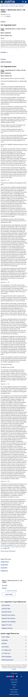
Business (4, 643)
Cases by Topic (6, 608)
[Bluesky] (17, 676)
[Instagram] (13, 676)
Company (14, 684)
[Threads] (15, 676)
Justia (2, 4)
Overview (3, 14)
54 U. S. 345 (3, 547)
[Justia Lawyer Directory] (21, 676)
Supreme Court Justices (8, 618)
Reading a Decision (7, 628)
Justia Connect (14, 679)
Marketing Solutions (7, 660)
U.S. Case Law (12, 4)
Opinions (8, 14)
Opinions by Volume (5, 6)
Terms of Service (14, 689)
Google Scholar (5, 562)
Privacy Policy (14, 692)
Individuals (5, 640)
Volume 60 (12, 6)
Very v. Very (16, 545)
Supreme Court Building (8, 621)
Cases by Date (6, 605)
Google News (4, 570)
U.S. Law (6, 4)
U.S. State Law (6, 653)
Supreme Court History (8, 615)
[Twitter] (19, 676)
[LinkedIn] (7, 676)
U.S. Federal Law (6, 650)
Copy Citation (9, 594)
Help (14, 687)
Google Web (4, 568)
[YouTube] (9, 676)
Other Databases (6, 656)
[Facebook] (11, 676)
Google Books (4, 565)
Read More (4, 52)
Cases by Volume (6, 612)
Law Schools (5, 647)
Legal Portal (14, 682)
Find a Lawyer (6, 637)
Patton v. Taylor (10, 547)
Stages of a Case (7, 625)
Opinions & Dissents (6, 62)
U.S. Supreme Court (20, 4)
